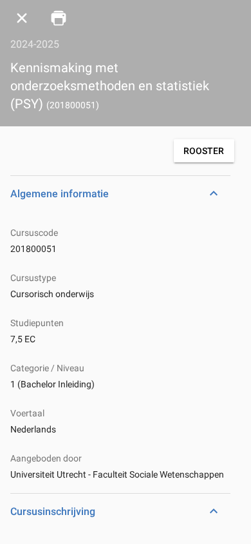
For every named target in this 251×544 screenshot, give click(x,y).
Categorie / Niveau (47, 368)
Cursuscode (34, 233)
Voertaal (27, 413)
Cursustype (33, 278)
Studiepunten (37, 323)
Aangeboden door (46, 458)
